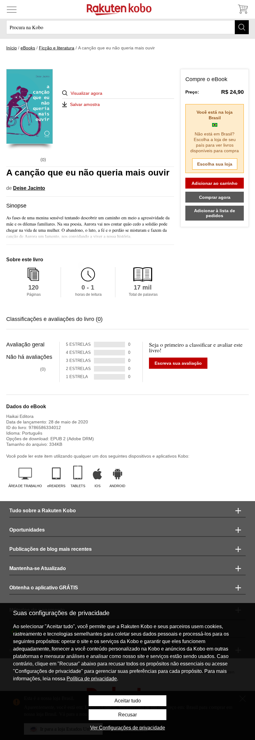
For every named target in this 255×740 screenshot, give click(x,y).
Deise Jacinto (29, 188)
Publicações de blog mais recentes (50, 549)
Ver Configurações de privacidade (127, 727)
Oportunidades (27, 529)
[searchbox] (127, 27)
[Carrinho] (242, 9)
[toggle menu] (12, 9)
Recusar (127, 714)
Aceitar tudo (127, 700)
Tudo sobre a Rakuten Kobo (42, 510)
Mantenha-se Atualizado (37, 568)
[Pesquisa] (242, 27)
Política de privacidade (92, 678)
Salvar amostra (85, 104)
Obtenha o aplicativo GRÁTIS (43, 587)
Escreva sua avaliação (178, 363)
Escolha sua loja (214, 164)
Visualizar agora (86, 93)
